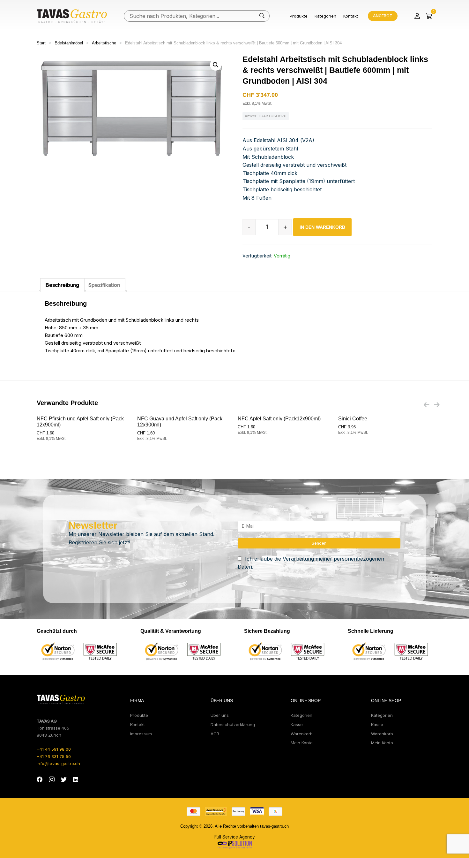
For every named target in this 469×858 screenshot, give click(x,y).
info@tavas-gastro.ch (58, 763)
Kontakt (350, 16)
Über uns (220, 715)
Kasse (297, 724)
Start (41, 43)
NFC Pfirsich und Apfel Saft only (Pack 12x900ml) (80, 421)
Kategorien (325, 16)
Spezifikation (104, 285)
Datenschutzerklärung (233, 724)
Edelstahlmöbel (69, 43)
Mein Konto (302, 742)
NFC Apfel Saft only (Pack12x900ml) (279, 418)
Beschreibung (62, 285)
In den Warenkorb (322, 227)
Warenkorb (302, 733)
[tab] (62, 285)
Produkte (299, 16)
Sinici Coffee (352, 418)
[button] (215, 65)
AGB (215, 733)
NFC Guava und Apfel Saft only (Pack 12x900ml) (179, 421)
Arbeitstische (104, 43)
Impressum (141, 733)
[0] (429, 16)
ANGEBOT (382, 15)
